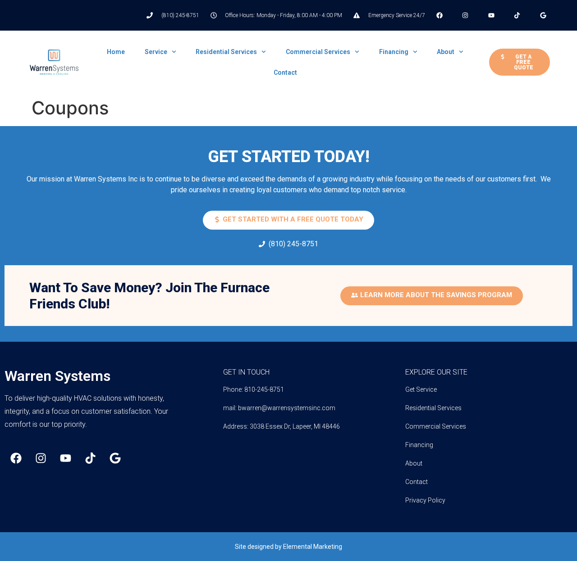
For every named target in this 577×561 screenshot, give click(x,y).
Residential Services (226, 51)
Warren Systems (57, 376)
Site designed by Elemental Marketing (288, 546)
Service (156, 51)
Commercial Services (318, 51)
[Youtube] (65, 458)
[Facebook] (16, 458)
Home (116, 51)
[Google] (115, 458)
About (445, 51)
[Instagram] (40, 458)
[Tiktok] (90, 458)
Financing (393, 51)
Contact (285, 72)
